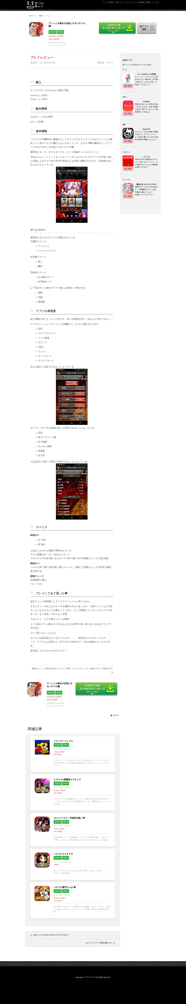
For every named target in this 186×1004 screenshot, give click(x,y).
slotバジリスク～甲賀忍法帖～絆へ (72, 830)
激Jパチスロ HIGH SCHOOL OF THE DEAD (51, 935)
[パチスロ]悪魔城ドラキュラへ (72, 793)
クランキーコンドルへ (72, 754)
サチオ (116, 715)
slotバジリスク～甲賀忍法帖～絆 (98, 943)
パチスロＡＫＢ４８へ (72, 864)
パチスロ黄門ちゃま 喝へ (72, 901)
